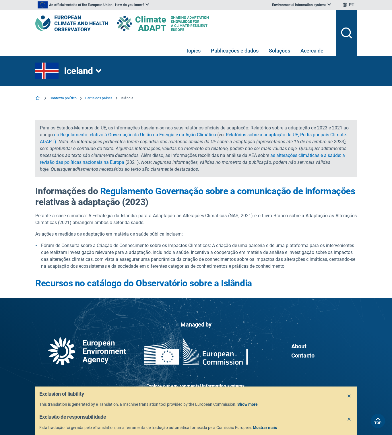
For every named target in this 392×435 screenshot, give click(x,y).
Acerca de (311, 51)
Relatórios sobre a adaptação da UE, (262, 134)
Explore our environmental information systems (195, 386)
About (298, 346)
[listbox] (93, 5)
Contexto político (63, 98)
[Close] (349, 396)
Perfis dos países (98, 98)
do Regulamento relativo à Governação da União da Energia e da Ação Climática (135, 134)
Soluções (279, 51)
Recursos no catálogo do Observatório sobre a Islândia (143, 283)
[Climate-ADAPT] (174, 23)
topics (194, 51)
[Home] (38, 99)
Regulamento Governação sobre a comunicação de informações (227, 191)
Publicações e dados (235, 51)
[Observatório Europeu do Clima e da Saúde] (71, 23)
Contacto (303, 355)
